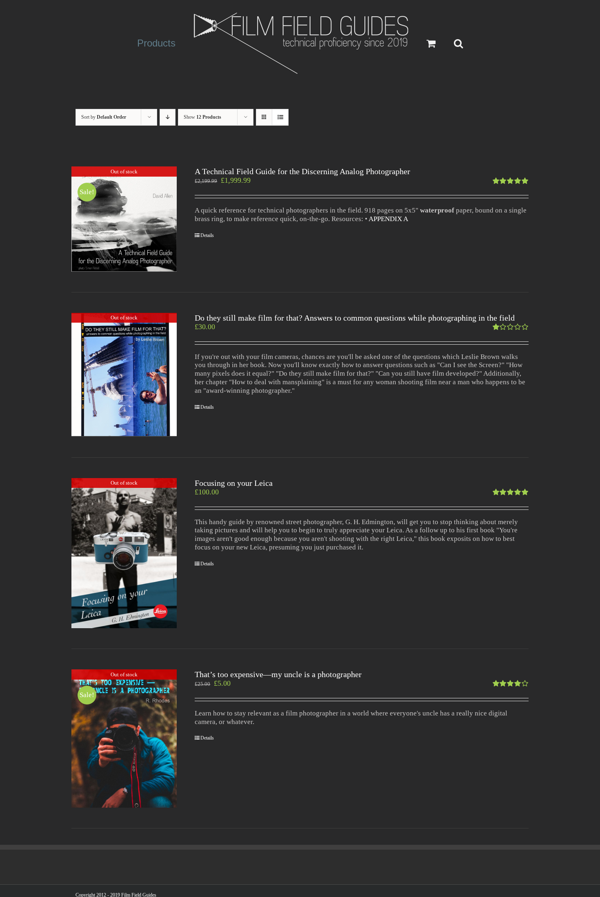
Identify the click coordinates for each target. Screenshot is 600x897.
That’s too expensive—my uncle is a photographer (278, 674)
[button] (441, 43)
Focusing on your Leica (234, 482)
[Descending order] (168, 117)
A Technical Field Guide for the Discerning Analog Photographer (302, 171)
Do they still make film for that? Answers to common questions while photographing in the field (355, 317)
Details (207, 235)
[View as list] (280, 117)
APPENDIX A (388, 219)
